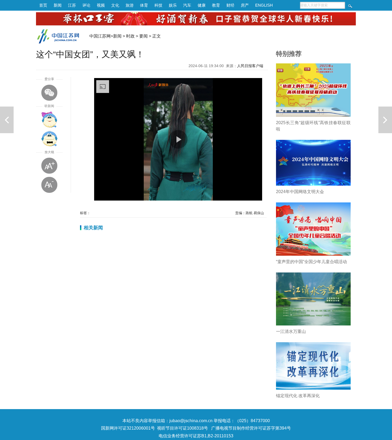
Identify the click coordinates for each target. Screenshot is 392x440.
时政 (130, 36)
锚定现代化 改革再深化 (298, 395)
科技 (158, 5)
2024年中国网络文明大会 (300, 191)
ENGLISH (264, 5)
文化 (115, 5)
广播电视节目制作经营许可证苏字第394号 (251, 428)
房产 (245, 5)
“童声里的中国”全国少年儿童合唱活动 (311, 261)
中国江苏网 (100, 36)
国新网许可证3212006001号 (128, 428)
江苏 (72, 5)
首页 (43, 5)
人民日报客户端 (250, 66)
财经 (230, 5)
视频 (101, 5)
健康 (202, 5)
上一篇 (7, 120)
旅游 (130, 5)
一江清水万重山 (291, 331)
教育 (216, 5)
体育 (144, 5)
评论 (86, 5)
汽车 (187, 5)
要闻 (143, 36)
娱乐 (173, 5)
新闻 (58, 5)
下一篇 (385, 120)
